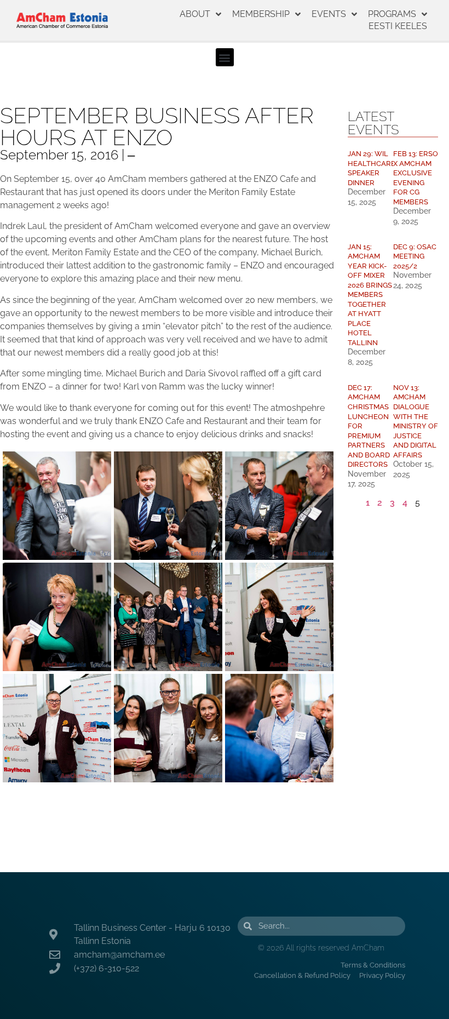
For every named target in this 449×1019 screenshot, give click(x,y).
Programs (392, 14)
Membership (261, 14)
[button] (225, 57)
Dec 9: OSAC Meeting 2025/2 (414, 256)
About (195, 14)
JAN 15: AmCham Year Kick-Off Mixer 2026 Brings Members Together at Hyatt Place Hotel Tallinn (370, 295)
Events (329, 14)
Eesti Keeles (398, 26)
